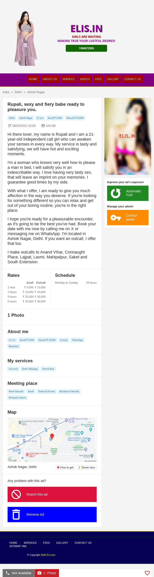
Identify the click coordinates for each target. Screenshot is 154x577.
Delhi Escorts (48, 554)
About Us (50, 79)
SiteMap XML (18, 546)
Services (68, 79)
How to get (65, 467)
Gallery (113, 79)
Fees (98, 79)
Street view (86, 467)
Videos (85, 79)
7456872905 (86, 48)
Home (33, 79)
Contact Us (132, 79)
